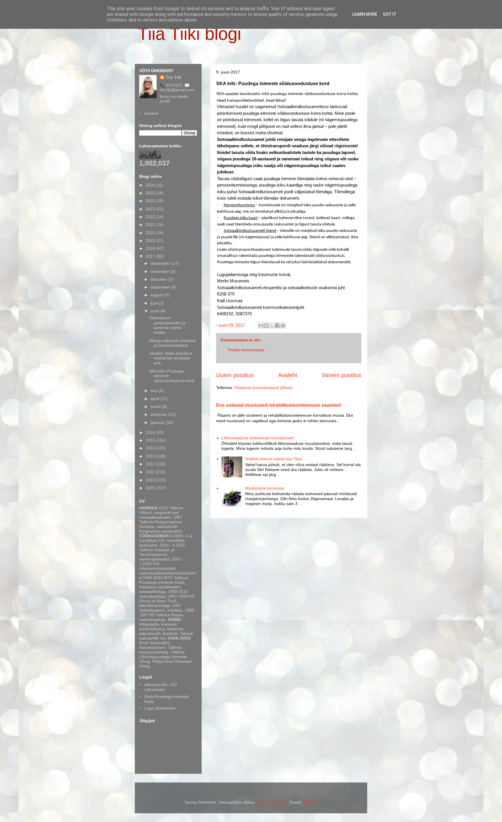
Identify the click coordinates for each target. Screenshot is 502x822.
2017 (151, 256)
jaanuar (158, 422)
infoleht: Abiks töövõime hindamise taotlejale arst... (171, 358)
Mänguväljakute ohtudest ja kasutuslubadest (172, 343)
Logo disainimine (159, 708)
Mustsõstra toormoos (264, 488)
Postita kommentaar (246, 350)
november (160, 271)
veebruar (159, 414)
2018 (151, 248)
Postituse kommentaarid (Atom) (263, 387)
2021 (151, 224)
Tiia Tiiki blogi (189, 34)
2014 (151, 448)
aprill (155, 398)
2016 (151, 432)
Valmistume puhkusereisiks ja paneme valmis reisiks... (167, 325)
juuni (155, 311)
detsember (160, 263)
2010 (151, 480)
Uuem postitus (234, 375)
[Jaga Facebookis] (277, 325)
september (160, 287)
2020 (151, 232)
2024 (151, 200)
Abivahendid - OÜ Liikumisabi (160, 687)
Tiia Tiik (173, 77)
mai (154, 390)
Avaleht (287, 375)
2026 (151, 185)
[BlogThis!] (266, 325)
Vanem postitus (341, 375)
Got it (389, 14)
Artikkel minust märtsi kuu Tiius (273, 458)
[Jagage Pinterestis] (283, 325)
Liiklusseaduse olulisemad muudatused (257, 438)
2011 (150, 472)
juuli (154, 303)
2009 (151, 488)
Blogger (310, 802)
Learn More (364, 14)
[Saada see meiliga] (261, 325)
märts (156, 406)
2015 (151, 440)
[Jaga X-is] (272, 325)
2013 (151, 456)
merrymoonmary (272, 802)
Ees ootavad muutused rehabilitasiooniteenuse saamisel (278, 405)
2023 (151, 209)
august (157, 295)
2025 (151, 193)
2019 (151, 240)
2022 (151, 216)
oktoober (159, 279)
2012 (151, 464)
